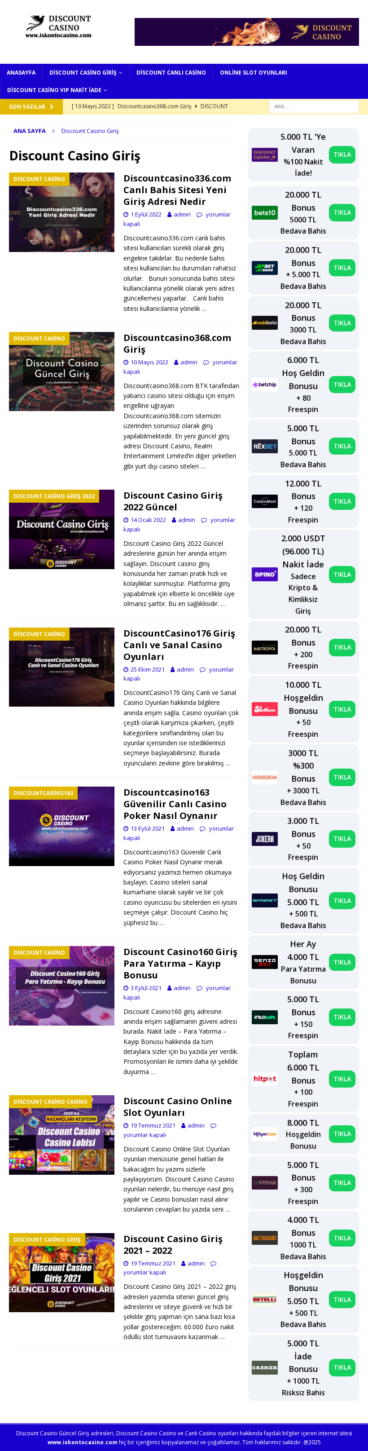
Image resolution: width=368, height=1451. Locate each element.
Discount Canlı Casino (171, 72)
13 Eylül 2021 (148, 828)
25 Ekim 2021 (148, 669)
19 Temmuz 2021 (153, 1125)
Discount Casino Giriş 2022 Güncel (173, 501)
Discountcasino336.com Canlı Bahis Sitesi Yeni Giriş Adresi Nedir (177, 190)
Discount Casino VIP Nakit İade (54, 90)
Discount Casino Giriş (83, 72)
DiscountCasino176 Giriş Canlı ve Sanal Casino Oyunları (179, 645)
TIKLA (342, 154)
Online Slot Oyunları (253, 72)
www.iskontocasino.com (83, 1442)
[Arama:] (314, 106)
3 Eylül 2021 (146, 988)
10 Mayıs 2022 (149, 362)
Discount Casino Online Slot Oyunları (177, 1107)
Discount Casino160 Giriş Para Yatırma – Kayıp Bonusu (180, 963)
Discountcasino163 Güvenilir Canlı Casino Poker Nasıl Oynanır (175, 804)
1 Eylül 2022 (146, 214)
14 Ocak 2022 (148, 520)
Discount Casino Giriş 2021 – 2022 (173, 1244)
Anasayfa (21, 72)
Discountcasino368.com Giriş (177, 343)
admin (182, 214)
